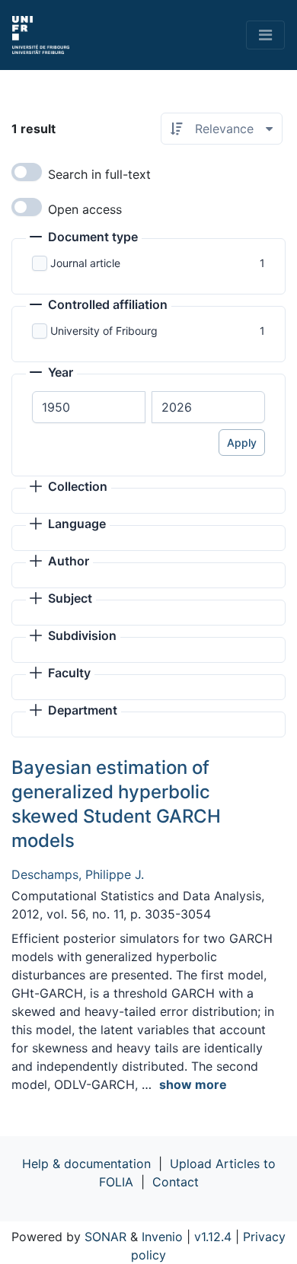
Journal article (85, 262)
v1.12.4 (213, 1236)
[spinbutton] (88, 407)
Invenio (162, 1236)
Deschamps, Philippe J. (77, 874)
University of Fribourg (104, 330)
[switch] (26, 172)
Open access (85, 209)
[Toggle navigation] (265, 35)
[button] (84, 238)
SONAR (105, 1236)
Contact (175, 1181)
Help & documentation (86, 1163)
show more (193, 1084)
